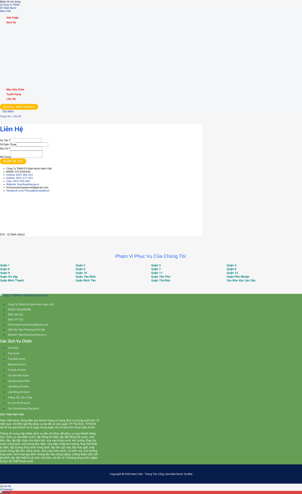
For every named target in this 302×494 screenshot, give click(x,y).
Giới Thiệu (12, 17)
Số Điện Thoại (8, 144)
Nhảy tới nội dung (10, 1)
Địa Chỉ (5, 148)
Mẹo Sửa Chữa (15, 89)
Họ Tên (5, 140)
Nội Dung (5, 156)
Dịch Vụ (11, 22)
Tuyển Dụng (13, 94)
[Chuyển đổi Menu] (25, 26)
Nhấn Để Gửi (13, 161)
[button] (19, 107)
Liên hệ (11, 98)
